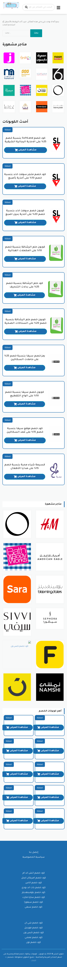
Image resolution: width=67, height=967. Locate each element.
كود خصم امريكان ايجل (33, 878)
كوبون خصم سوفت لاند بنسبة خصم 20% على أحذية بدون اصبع (25, 213)
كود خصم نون (33, 942)
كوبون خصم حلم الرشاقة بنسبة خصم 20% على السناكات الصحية (26, 321)
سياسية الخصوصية (33, 857)
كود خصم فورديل (33, 928)
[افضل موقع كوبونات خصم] (11, 5)
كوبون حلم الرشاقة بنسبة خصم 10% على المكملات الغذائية (25, 249)
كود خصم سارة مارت (33, 897)
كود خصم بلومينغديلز (33, 892)
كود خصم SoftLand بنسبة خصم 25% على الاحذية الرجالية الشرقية (25, 140)
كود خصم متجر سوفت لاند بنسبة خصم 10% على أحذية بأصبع (25, 176)
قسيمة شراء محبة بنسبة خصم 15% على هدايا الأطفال (24, 467)
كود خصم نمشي (33, 937)
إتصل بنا (33, 852)
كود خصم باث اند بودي (34, 887)
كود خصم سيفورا (33, 902)
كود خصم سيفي (33, 907)
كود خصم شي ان (34, 923)
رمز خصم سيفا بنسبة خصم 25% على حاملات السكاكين (24, 358)
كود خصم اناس (33, 883)
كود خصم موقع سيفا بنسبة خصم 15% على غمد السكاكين (25, 430)
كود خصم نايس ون (33, 933)
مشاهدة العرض (27, 150)
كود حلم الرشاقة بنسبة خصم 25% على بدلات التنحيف (24, 285)
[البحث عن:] (16, 33)
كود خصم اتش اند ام (33, 873)
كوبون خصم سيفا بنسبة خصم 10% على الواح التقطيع (24, 394)
